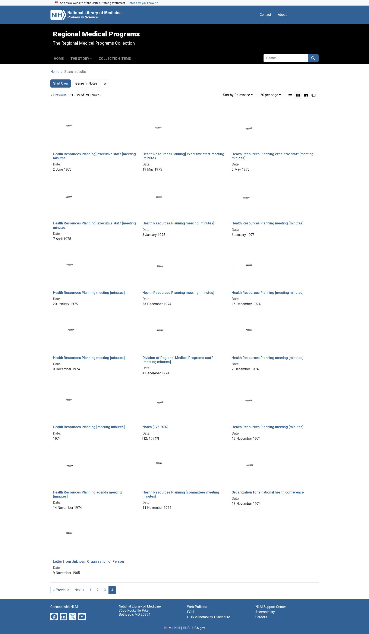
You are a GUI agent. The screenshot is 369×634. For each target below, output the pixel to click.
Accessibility (265, 612)
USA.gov (198, 628)
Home (59, 59)
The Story (79, 59)
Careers (261, 617)
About (282, 15)
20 (269, 95)
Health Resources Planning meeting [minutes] (178, 223)
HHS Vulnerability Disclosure (208, 617)
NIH (177, 628)
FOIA (191, 612)
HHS (186, 628)
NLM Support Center (270, 607)
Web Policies (197, 607)
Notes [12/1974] (155, 427)
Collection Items (115, 59)
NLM (167, 628)
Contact (265, 15)
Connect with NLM (64, 607)
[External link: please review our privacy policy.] (54, 616)
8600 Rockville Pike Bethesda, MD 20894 (134, 612)
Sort (236, 95)
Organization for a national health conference (268, 492)
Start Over (60, 83)
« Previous (59, 95)
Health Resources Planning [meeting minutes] (267, 293)
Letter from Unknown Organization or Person (88, 561)
